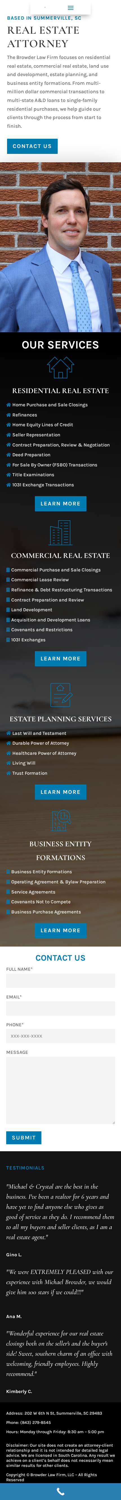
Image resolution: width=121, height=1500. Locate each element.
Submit (24, 1137)
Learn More (61, 503)
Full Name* (19, 969)
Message (17, 1052)
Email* (14, 997)
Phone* (15, 1024)
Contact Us (32, 146)
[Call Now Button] (60, 1491)
